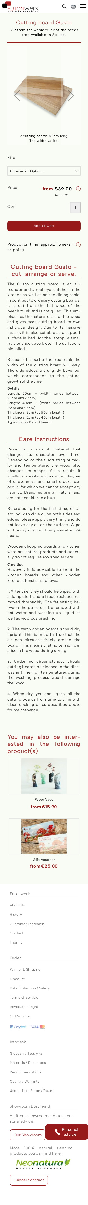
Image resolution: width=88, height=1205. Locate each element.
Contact (16, 933)
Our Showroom (28, 1135)
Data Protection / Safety (30, 988)
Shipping (33, 969)
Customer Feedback (27, 924)
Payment (17, 969)
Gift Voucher (20, 1016)
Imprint (16, 942)
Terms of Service (24, 997)
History (16, 915)
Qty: (11, 206)
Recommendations (26, 1072)
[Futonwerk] (20, 6)
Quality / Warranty (24, 1081)
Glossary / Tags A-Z (26, 1053)
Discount (17, 979)
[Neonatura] (41, 1158)
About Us (17, 905)
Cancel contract (29, 1180)
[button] (83, 6)
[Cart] (73, 6)
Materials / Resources (28, 1063)
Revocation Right (24, 1007)
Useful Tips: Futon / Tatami (32, 1091)
